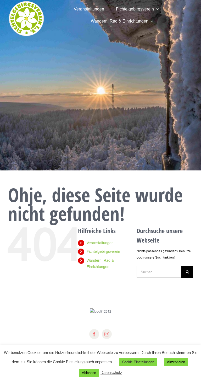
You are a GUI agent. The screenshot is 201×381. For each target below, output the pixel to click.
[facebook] (94, 334)
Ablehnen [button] (89, 373)
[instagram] (107, 334)
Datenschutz (111, 372)
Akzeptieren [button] (176, 362)
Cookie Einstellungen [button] (138, 362)
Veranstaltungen (100, 243)
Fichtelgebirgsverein (103, 251)
